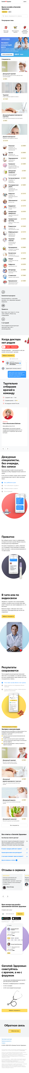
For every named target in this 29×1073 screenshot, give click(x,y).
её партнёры (22, 1050)
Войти (25, 1)
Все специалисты (14, 825)
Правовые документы (6, 1041)
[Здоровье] (8, 1)
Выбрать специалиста (8, 355)
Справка (3, 1043)
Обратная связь (15, 1031)
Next (27, 29)
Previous (3, 896)
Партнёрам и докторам (7, 1039)
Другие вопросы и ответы (8, 860)
